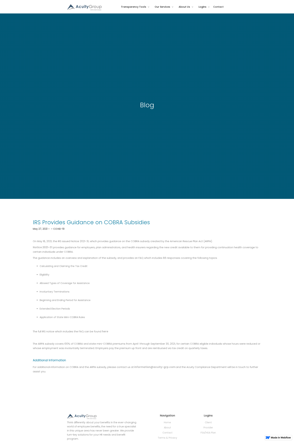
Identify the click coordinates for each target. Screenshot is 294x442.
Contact (167, 432)
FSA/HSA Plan (208, 432)
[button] (136, 9)
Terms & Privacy (167, 437)
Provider (208, 427)
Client (208, 422)
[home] (84, 7)
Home (167, 422)
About (167, 427)
